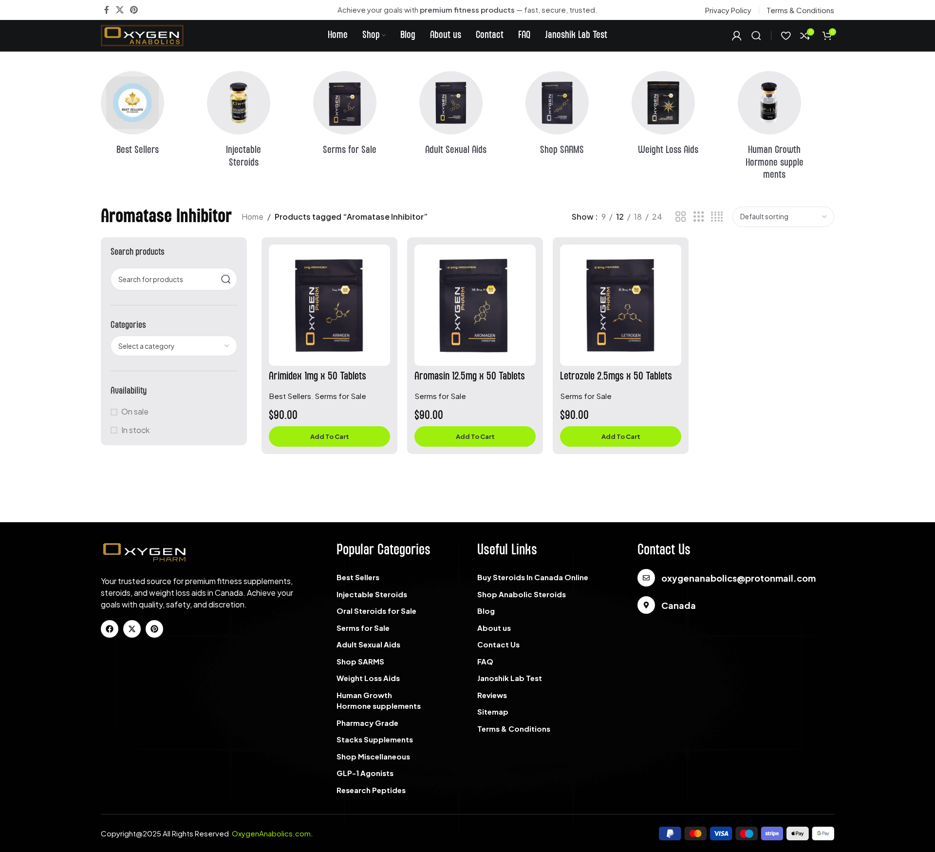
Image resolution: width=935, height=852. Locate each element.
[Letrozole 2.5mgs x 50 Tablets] (620, 305)
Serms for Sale (340, 395)
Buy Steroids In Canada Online (532, 577)
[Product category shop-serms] (361, 116)
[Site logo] (142, 34)
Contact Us (498, 644)
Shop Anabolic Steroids (521, 594)
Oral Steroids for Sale (376, 610)
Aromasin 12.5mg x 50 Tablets (469, 376)
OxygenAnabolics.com (271, 833)
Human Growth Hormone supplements (379, 700)
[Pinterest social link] (134, 9)
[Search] (756, 35)
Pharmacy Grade (367, 722)
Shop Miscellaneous (373, 756)
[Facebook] (109, 629)
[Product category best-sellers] (149, 116)
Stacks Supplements (375, 739)
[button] (329, 436)
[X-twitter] (132, 629)
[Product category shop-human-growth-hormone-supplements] (786, 129)
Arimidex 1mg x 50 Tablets (317, 376)
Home (252, 216)
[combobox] (174, 346)
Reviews (492, 695)
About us (494, 627)
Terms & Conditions (513, 728)
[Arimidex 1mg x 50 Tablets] (329, 305)
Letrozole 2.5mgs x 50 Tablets (616, 376)
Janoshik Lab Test (509, 677)
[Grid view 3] (698, 217)
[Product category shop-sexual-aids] (467, 116)
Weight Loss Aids (368, 677)
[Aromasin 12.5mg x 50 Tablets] (475, 305)
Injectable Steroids (372, 594)
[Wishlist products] (785, 35)
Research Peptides (371, 790)
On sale (135, 411)
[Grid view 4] (717, 217)
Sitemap (492, 711)
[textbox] (174, 346)
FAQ (485, 661)
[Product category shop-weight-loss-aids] (680, 116)
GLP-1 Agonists (365, 772)
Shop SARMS (360, 661)
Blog (486, 610)
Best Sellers (290, 395)
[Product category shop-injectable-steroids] (255, 122)
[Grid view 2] (680, 217)
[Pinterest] (154, 629)
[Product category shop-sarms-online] (573, 116)
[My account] (737, 35)
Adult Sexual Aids (368, 644)
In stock (135, 430)
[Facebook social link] (106, 9)
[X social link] (119, 9)
